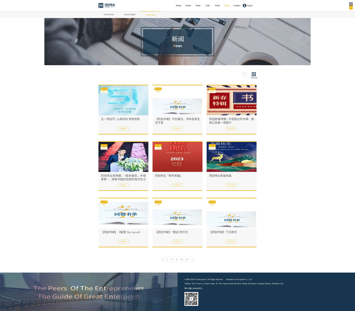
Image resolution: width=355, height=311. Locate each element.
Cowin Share (150, 15)
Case (208, 5)
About (188, 5)
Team (198, 5)
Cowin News (109, 14)
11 (187, 259)
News (227, 5)
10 (182, 259)
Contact (236, 5)
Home (178, 5)
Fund (217, 5)
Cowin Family (129, 14)
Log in (250, 5)
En (351, 8)
